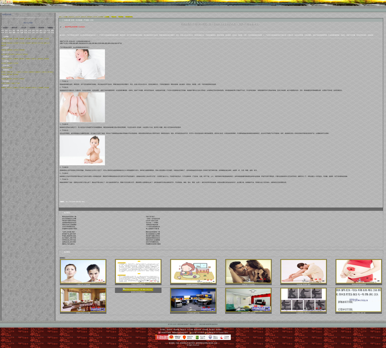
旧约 (41, 32)
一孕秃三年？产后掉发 (83, 284)
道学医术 (6, 56)
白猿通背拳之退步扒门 (303, 313)
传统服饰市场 (129, 17)
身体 (76, 202)
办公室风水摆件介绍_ (193, 313)
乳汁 (67, 202)
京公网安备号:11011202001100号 (217, 332)
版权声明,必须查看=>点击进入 (75, 27)
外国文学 (37, 31)
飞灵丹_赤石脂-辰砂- (68, 232)
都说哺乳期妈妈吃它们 (193, 284)
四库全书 (6, 31)
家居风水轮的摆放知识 (138, 292)
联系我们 (219, 329)
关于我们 (162, 329)
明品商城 (120, 17)
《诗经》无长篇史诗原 (153, 219)
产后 (70, 202)
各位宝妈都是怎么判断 (69, 219)
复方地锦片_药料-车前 (69, 238)
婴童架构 (6, 70)
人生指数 (6, 36)
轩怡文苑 (10, 31)
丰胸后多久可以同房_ (248, 284)
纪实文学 (48, 31)
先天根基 (6, 81)
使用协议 (169, 329)
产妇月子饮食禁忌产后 (138, 284)
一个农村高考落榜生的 (153, 227)
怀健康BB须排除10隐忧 (69, 229)
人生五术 (6, 48)
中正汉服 (190, 329)
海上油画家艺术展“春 (152, 229)
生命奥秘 (6, 77)
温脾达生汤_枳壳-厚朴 (69, 242)
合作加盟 (205, 329)
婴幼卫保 (6, 85)
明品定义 (183, 329)
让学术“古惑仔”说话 (152, 221)
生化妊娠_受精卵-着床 (304, 284)
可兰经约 (44, 31)
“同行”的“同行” (150, 217)
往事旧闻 (6, 65)
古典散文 (25, 31)
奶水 (80, 202)
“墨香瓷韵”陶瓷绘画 (152, 225)
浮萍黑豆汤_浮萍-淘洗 (69, 240)
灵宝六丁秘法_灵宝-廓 (358, 313)
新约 (41, 30)
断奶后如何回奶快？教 (69, 217)
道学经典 (2, 31)
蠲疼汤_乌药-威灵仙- (68, 244)
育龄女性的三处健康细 (69, 225)
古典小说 (33, 31)
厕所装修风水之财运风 (248, 313)
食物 (73, 202)
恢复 (83, 202)
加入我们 (212, 329)
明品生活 (6, 41)
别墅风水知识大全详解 (83, 313)
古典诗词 (29, 31)
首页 (72, 20)
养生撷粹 (14, 31)
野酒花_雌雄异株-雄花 (69, 236)
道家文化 (17, 31)
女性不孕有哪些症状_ (68, 227)
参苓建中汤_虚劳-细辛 (69, 234)
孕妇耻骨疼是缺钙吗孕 (359, 284)
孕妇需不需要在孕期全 (69, 221)
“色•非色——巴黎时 (152, 223)
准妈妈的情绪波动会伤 (69, 223)
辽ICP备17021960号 (197, 332)
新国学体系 (197, 329)
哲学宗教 (21, 31)
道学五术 (6, 52)
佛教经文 (52, 31)
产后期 (86, 20)
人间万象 (6, 61)
